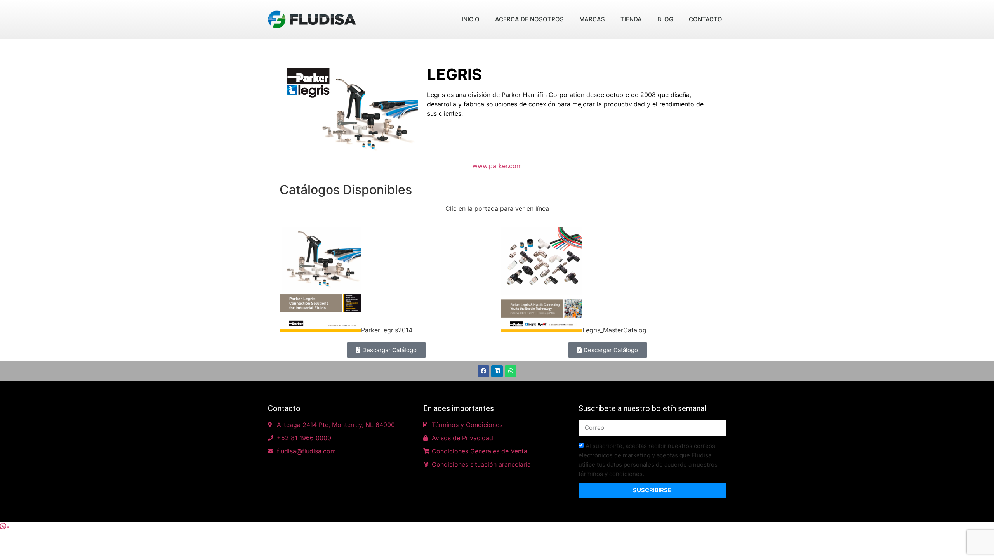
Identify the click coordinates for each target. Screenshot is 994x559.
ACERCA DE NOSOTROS (529, 19)
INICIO (471, 19)
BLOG (665, 19)
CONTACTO (705, 19)
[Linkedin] (497, 371)
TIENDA (631, 19)
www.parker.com (497, 166)
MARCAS (592, 19)
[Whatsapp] (510, 371)
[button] (5, 526)
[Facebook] (483, 371)
